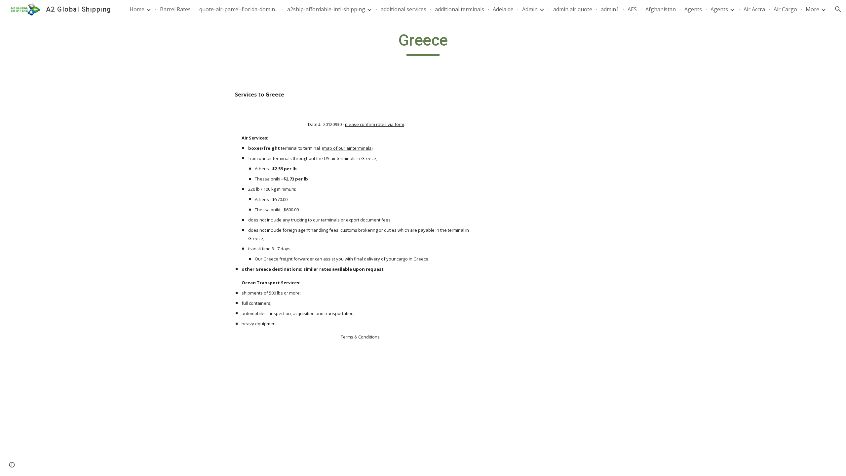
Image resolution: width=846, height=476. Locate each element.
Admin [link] (530, 9)
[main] (423, 43)
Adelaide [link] (503, 9)
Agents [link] (693, 9)
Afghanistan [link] (660, 9)
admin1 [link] (610, 9)
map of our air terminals (347, 148)
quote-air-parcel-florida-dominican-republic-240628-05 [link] (239, 9)
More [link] (812, 9)
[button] (838, 9)
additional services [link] (403, 9)
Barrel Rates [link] (175, 9)
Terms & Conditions (360, 337)
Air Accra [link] (754, 9)
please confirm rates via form (374, 124)
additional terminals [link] (459, 9)
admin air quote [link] (572, 9)
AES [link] (632, 9)
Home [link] (137, 9)
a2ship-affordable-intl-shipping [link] (326, 9)
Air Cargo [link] (785, 9)
